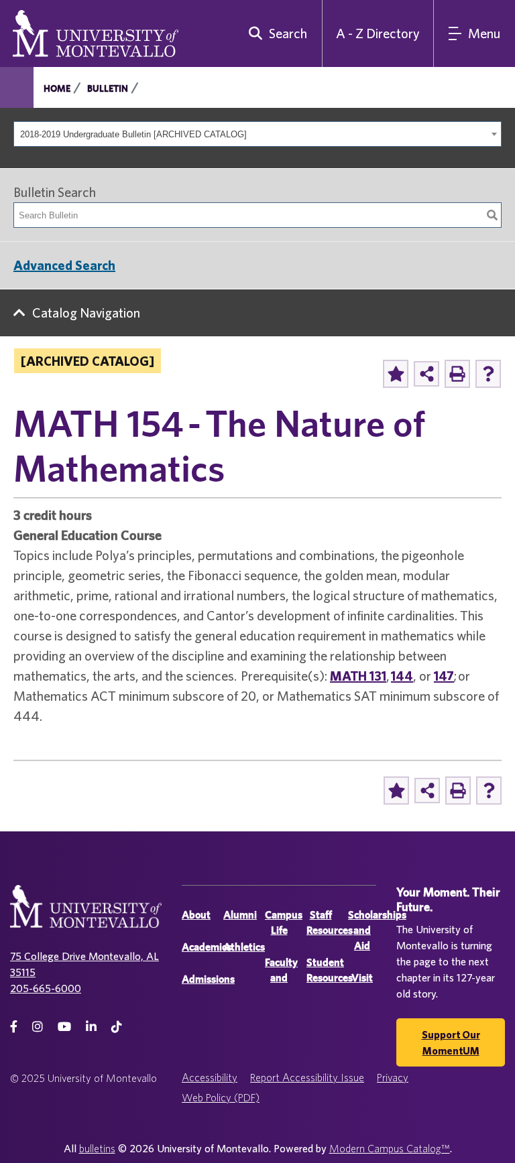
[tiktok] (116, 1027)
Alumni (240, 914)
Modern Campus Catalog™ (389, 1148)
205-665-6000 (45, 988)
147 (444, 675)
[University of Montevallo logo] (95, 32)
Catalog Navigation (86, 312)
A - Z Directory (378, 33)
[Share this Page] (426, 374)
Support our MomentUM (451, 1042)
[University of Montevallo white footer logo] (86, 914)
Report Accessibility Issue (307, 1077)
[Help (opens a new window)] (488, 374)
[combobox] (257, 134)
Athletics (244, 947)
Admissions (208, 979)
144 (402, 675)
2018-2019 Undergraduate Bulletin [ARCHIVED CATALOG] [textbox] (133, 134)
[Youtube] (64, 1027)
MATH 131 (358, 675)
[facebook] (13, 1027)
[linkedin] (91, 1027)
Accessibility (209, 1077)
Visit (362, 977)
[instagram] (37, 1027)
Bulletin (107, 88)
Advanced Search (64, 265)
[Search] (492, 215)
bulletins (97, 1148)
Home (57, 88)
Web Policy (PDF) (221, 1097)
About (196, 914)
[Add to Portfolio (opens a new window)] (395, 374)
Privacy (392, 1077)
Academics (206, 947)
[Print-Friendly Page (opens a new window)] (457, 374)
